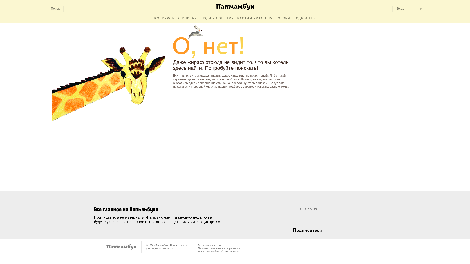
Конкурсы (164, 18)
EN (420, 9)
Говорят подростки (296, 18)
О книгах (187, 18)
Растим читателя (254, 18)
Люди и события (217, 18)
